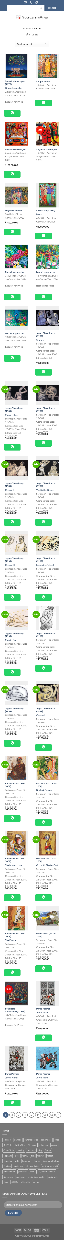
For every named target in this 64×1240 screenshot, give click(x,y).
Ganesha (7, 1161)
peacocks (22, 1171)
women (36, 1182)
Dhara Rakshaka (13, 88)
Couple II (9, 490)
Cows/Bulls (8, 1150)
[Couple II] (16, 468)
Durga (48, 1150)
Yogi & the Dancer (45, 490)
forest (50, 1155)
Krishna (7, 1166)
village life (25, 1182)
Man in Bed (11, 640)
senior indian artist (36, 1177)
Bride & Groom (44, 790)
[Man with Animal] (47, 543)
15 (44, 1114)
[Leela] (47, 195)
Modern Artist (32, 1166)
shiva (5, 1182)
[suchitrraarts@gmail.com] (25, 2)
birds (56, 1139)
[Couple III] (16, 543)
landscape (18, 1166)
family (25, 1155)
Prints (33, 1171)
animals (17, 1139)
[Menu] (8, 17)
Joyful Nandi (42, 1012)
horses (37, 1161)
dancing (20, 1150)
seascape (20, 1177)
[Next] (58, 1115)
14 (38, 1114)
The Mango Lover (14, 865)
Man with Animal (45, 565)
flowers (40, 1155)
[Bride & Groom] (47, 768)
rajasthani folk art (47, 1171)
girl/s (17, 1161)
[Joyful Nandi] (47, 993)
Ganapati (40, 715)
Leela (39, 214)
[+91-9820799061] (31, 2)
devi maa (31, 1150)
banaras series (31, 1139)
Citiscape (32, 1145)
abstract (7, 1139)
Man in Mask (11, 415)
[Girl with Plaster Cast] (47, 843)
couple (54, 1145)
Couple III (10, 565)
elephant (7, 1155)
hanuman (26, 1161)
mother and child (50, 1166)
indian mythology (51, 1161)
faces (17, 1155)
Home (27, 28)
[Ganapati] (47, 693)
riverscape (8, 1177)
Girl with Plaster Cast (47, 865)
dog (40, 1150)
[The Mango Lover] (16, 843)
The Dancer (11, 940)
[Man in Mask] (16, 393)
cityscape (44, 1145)
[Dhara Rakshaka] (16, 66)
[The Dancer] (16, 918)
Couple (40, 340)
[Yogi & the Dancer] (47, 468)
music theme (9, 1171)
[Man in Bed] (16, 618)
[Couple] (47, 318)
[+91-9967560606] (37, 2)
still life (14, 1182)
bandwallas (46, 1139)
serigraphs (53, 1177)
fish (32, 1155)
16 (51, 1114)
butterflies (20, 1145)
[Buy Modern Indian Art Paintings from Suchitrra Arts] (32, 17)
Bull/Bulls (7, 1145)
